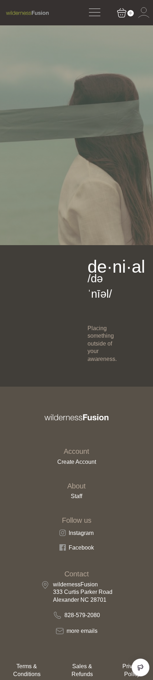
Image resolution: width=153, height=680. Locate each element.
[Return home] (27, 13)
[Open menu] (94, 12)
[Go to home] (76, 417)
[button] (143, 13)
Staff (76, 496)
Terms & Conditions (27, 670)
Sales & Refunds (82, 670)
